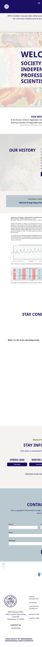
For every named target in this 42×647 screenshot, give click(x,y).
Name (11, 524)
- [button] (3, 566)
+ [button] (3, 564)
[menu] (39, 3)
